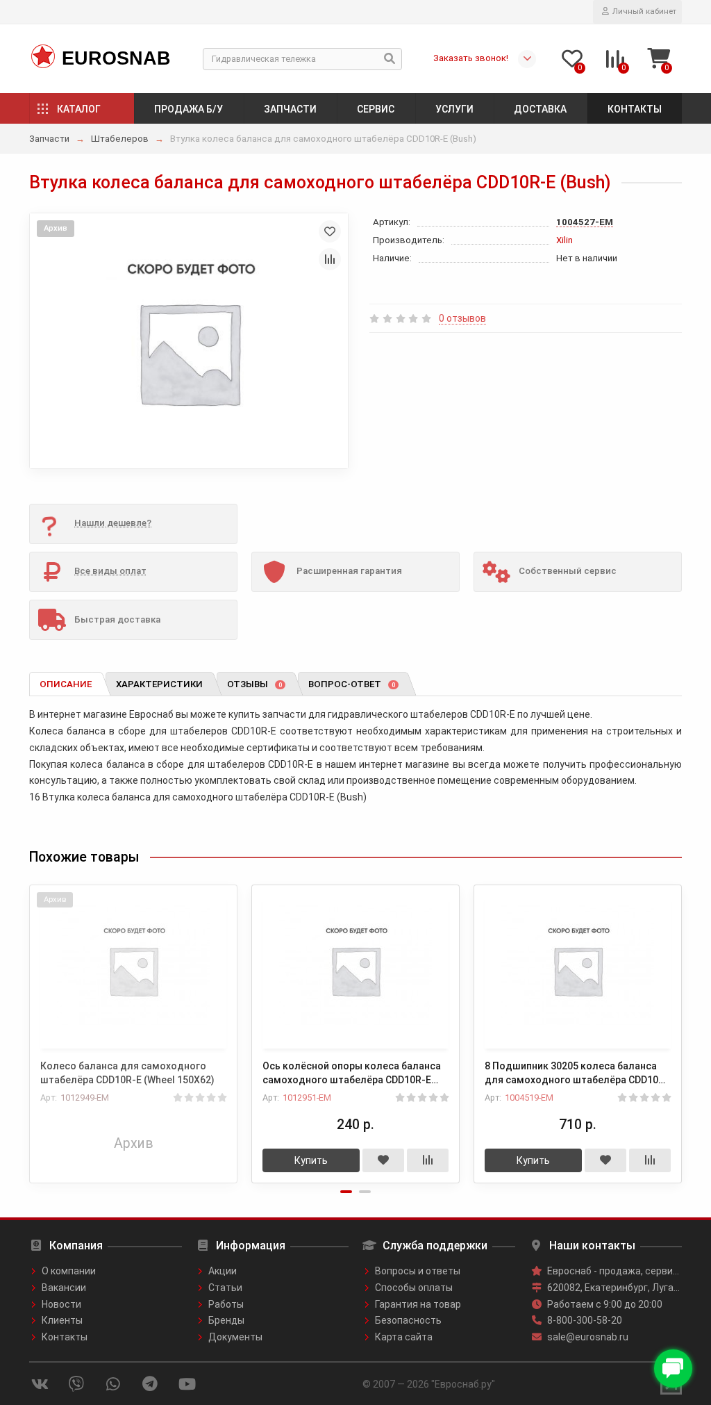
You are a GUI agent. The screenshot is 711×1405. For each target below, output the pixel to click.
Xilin (564, 240)
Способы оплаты (414, 1287)
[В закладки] (330, 231)
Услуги (454, 109)
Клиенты (62, 1320)
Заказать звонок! (470, 58)
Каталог (79, 109)
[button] (346, 1191)
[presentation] (30, 1025)
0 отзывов (462, 318)
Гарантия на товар (418, 1304)
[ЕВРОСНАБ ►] (42, 57)
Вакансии (64, 1287)
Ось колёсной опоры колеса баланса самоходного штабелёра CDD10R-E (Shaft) (351, 1073)
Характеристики (159, 684)
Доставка (540, 109)
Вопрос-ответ (351, 684)
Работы (226, 1304)
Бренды (226, 1320)
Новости (61, 1304)
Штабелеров (120, 138)
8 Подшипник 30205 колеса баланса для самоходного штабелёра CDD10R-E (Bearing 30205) (577, 1073)
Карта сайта (404, 1336)
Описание (66, 684)
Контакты (635, 109)
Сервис (375, 109)
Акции (222, 1270)
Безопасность (408, 1320)
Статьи (225, 1287)
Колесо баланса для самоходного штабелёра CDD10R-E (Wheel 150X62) (127, 1072)
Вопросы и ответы (417, 1270)
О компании (69, 1270)
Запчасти (290, 109)
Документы (235, 1336)
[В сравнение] (330, 259)
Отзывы (254, 684)
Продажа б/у (188, 109)
